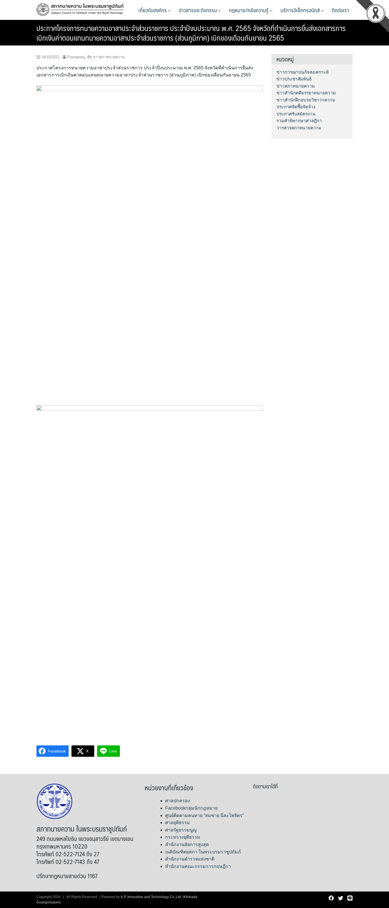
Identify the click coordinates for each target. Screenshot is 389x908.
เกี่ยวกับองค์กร (153, 9)
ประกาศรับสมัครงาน (296, 113)
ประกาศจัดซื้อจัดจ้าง (296, 106)
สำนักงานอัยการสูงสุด (187, 844)
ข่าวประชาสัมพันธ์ (294, 78)
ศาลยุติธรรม (177, 822)
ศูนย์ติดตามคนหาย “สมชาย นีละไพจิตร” (204, 815)
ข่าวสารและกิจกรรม (198, 9)
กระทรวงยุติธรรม (182, 837)
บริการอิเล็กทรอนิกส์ (301, 9)
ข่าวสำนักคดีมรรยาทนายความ (306, 92)
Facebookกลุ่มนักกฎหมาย (191, 808)
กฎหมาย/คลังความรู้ (249, 9)
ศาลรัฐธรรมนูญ (181, 830)
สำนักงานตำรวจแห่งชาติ (189, 859)
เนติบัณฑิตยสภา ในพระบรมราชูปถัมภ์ (203, 851)
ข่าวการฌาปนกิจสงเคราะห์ (303, 72)
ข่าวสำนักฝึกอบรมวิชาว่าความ (306, 100)
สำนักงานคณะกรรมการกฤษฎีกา (198, 866)
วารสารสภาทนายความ (299, 127)
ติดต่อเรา (340, 9)
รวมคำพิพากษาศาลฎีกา (299, 120)
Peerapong (76, 57)
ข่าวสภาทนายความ (109, 57)
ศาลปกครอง (177, 800)
